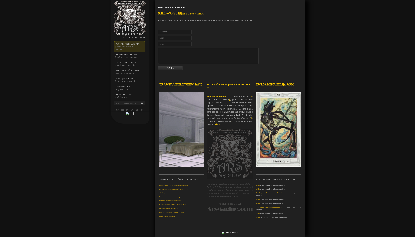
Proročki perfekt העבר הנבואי (170, 201)
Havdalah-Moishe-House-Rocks (172, 7)
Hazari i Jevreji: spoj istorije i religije (173, 185)
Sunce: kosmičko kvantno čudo (171, 212)
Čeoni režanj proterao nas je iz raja (172, 197)
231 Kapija (163, 193)
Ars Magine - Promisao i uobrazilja (269, 193)
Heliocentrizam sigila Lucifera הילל (172, 204)
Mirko (258, 185)
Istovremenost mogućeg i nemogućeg (173, 189)
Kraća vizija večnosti (167, 216)
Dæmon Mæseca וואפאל (168, 208)
